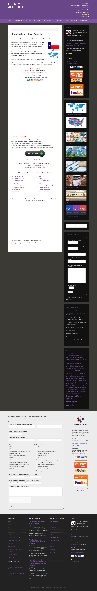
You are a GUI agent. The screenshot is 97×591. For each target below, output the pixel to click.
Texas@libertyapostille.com (37, 75)
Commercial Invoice (44, 191)
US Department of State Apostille (73, 396)
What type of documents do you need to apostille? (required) (25, 444)
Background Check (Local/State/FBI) (47, 451)
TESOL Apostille (77, 389)
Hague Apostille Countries (14, 537)
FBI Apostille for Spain (75, 373)
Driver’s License (53, 552)
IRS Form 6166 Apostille (82, 376)
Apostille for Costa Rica (77, 353)
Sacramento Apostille (79, 385)
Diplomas (16, 191)
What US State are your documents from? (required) (23, 474)
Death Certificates (18, 180)
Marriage (13, 449)
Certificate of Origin (44, 189)
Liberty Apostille (16, 5)
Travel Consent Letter (45, 182)
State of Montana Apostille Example (74, 339)
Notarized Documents (43, 453)
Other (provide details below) (45, 471)
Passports (41, 176)
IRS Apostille (75, 376)
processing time (70, 50)
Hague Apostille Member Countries (74, 114)
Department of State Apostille (73, 368)
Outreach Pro (43, 587)
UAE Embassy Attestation (79, 391)
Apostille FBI (69, 353)
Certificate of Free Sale (45, 187)
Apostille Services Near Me (14, 524)
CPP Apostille (80, 363)
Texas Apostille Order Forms (39, 77)
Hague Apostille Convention (25, 48)
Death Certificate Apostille (78, 366)
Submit (70, 292)
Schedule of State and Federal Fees (35, 165)
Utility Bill (52, 555)
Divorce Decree (18, 182)
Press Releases (11, 546)
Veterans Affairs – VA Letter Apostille (74, 327)
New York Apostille (74, 382)
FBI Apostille (77, 371)
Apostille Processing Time (82, 12)
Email (10, 442)
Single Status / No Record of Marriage (20, 451)
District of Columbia (49, 197)
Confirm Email (39, 442)
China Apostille (75, 363)
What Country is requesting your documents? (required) (24, 480)
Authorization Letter (44, 180)
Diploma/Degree (42, 457)
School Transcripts (15, 457)
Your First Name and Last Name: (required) (20, 424)
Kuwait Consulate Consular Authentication (75, 342)
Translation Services (70, 172)
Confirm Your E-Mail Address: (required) (75, 258)
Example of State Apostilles (14, 534)
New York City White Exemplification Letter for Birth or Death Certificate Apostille (16, 573)
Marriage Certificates (19, 178)
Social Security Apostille (79, 387)
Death (39, 446)
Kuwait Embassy (79, 378)
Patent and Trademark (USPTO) (19, 466)
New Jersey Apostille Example (73, 336)
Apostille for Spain (74, 355)
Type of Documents (70, 202)
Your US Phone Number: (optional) (18, 431)
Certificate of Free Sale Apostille (75, 359)
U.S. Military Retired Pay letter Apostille (75, 310)
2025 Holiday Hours (70, 330)
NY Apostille (82, 382)
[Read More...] (32, 556)
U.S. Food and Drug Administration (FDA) (48, 460)
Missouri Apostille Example (72, 333)
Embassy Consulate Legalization (73, 143)
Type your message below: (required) (75, 265)
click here (71, 299)
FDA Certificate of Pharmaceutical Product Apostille (37, 541)
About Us (10, 521)
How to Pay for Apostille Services (15, 540)
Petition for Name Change (44, 468)
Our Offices (69, 158)
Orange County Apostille (77, 383)
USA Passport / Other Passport (18, 455)
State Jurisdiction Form (35, 169)
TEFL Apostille (72, 389)
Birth (12, 446)
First (10, 428)
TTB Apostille (82, 389)
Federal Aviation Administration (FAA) (47, 464)
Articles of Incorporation (45, 183)
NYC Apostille (69, 383)
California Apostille (76, 357)
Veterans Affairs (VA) (43, 466)
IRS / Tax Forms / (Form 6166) (45, 462)
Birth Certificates (18, 176)
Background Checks (19, 185)
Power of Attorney (19, 187)
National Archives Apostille (77, 380)
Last (37, 428)
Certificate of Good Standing (46, 185)
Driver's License (42, 455)
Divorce (40, 449)
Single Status (17, 183)
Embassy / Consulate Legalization (15, 531)
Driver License (43, 178)
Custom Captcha (72, 285)
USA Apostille (69, 129)
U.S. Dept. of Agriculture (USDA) (19, 462)
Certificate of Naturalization (18, 468)
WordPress (59, 587)
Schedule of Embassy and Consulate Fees (35, 167)
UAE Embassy (70, 391)
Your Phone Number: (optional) (76, 246)
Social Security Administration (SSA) (20, 464)
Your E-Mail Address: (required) (76, 252)
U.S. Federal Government (17, 198)
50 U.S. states (39, 197)
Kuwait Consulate (70, 378)
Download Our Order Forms (72, 216)
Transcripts (17, 189)
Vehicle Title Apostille (77, 398)
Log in (64, 587)
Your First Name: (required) (75, 240)
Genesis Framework (52, 587)
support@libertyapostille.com (81, 10)
